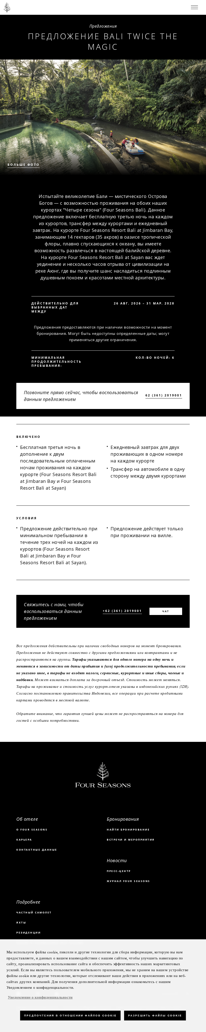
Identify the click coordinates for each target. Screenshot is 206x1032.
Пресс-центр (119, 871)
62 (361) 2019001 (163, 395)
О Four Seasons (31, 829)
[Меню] (194, 7)
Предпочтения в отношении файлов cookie (70, 1015)
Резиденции (28, 932)
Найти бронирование (128, 829)
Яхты (21, 922)
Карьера (24, 839)
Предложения (103, 26)
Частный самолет (34, 912)
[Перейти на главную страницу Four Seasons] (7, 7)
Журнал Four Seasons (128, 881)
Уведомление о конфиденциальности (40, 997)
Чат (165, 611)
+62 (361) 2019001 (122, 611)
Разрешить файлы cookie (155, 1015)
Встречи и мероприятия (131, 839)
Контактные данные (36, 849)
